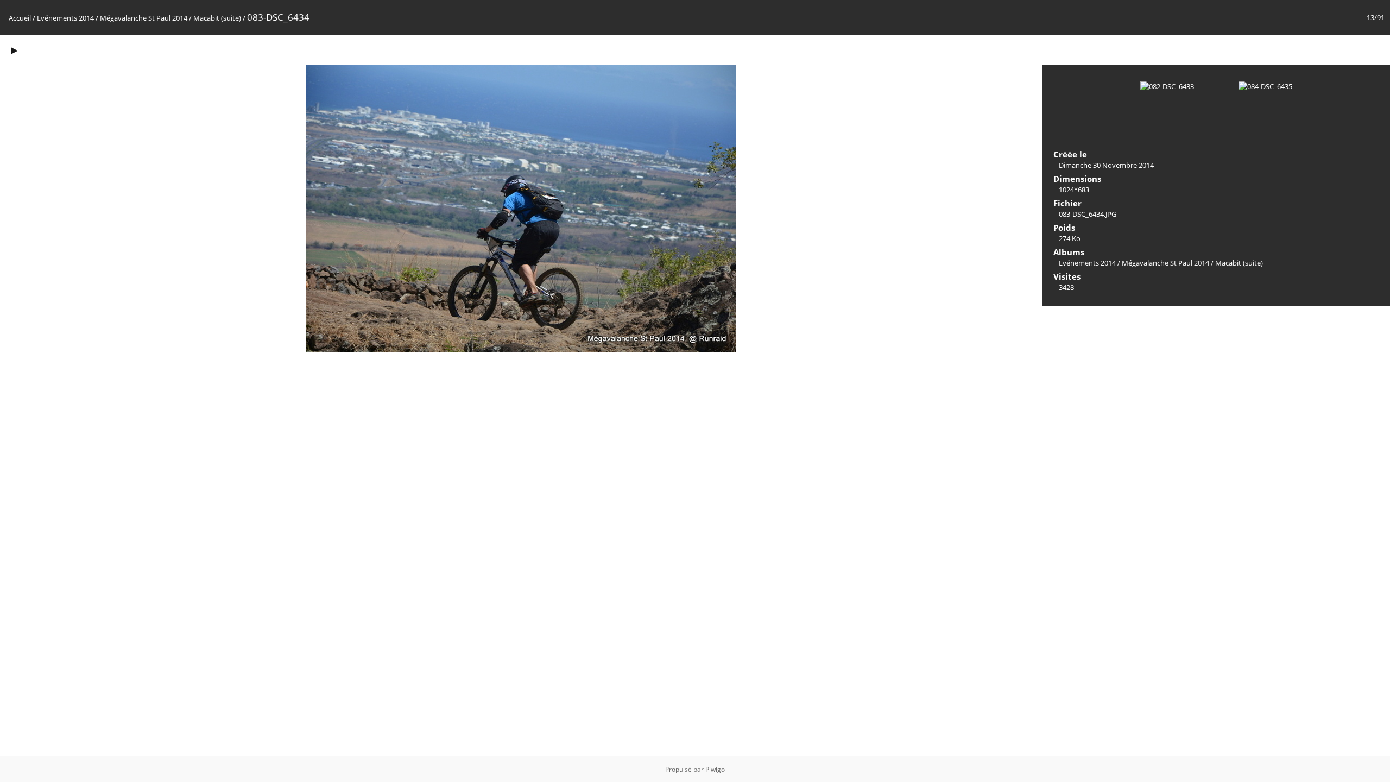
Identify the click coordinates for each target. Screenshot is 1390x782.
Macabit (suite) (217, 18)
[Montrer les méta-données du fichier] (37, 49)
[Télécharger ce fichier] (59, 49)
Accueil (20, 18)
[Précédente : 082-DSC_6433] (1353, 49)
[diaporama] (14, 49)
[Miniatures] (1330, 49)
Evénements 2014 (65, 18)
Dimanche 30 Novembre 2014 (1106, 165)
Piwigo (715, 769)
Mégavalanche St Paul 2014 (143, 18)
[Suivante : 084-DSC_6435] (1375, 49)
